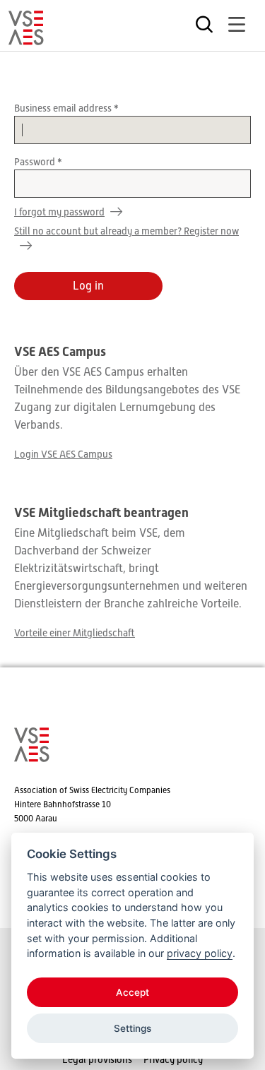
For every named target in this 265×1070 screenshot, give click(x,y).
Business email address (64, 108)
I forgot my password (59, 212)
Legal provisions (97, 1059)
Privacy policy (173, 1059)
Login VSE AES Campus (63, 454)
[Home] (26, 38)
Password (35, 161)
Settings (132, 1028)
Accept (132, 992)
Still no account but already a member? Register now (126, 231)
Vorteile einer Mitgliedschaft (74, 632)
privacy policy (199, 953)
